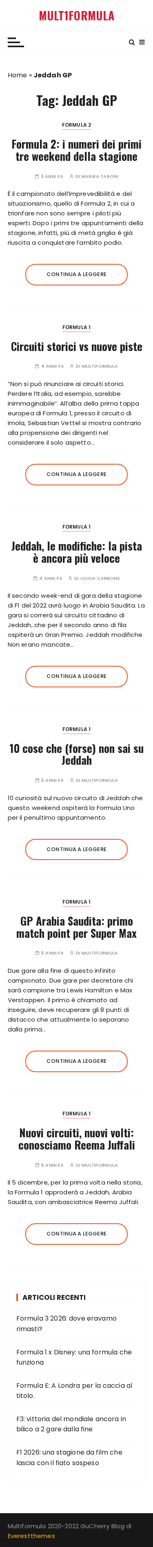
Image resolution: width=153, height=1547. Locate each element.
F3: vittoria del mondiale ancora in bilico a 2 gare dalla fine (71, 1424)
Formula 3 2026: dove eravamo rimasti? (66, 1324)
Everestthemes (31, 1536)
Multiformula (100, 366)
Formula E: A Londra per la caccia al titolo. (74, 1391)
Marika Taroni (99, 176)
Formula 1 (76, 327)
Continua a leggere (76, 274)
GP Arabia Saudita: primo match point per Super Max (76, 927)
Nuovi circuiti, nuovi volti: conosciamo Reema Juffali (76, 1138)
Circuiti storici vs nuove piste (76, 346)
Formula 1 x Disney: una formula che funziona (74, 1357)
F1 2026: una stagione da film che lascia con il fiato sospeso (69, 1458)
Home (17, 75)
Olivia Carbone (100, 578)
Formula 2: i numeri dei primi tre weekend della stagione (76, 150)
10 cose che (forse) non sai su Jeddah (76, 754)
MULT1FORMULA (77, 15)
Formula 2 (76, 124)
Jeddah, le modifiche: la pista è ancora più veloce (76, 552)
